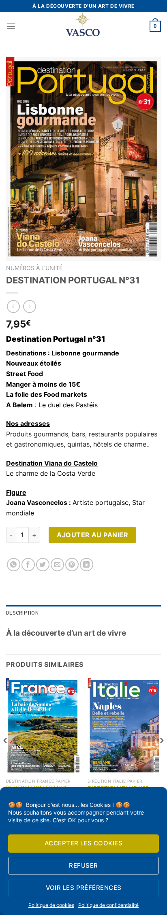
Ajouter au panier (92, 535)
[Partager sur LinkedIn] (86, 564)
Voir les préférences (84, 888)
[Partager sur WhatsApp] (13, 564)
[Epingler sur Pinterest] (72, 564)
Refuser (83, 865)
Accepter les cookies (83, 843)
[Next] (161, 756)
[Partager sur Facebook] (28, 564)
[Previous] (6, 756)
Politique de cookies (51, 905)
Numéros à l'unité (34, 268)
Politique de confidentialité (108, 905)
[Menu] (11, 26)
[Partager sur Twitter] (42, 564)
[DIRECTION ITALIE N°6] (124, 726)
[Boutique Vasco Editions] (82, 26)
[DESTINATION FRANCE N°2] (42, 726)
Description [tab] (22, 613)
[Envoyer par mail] (57, 564)
